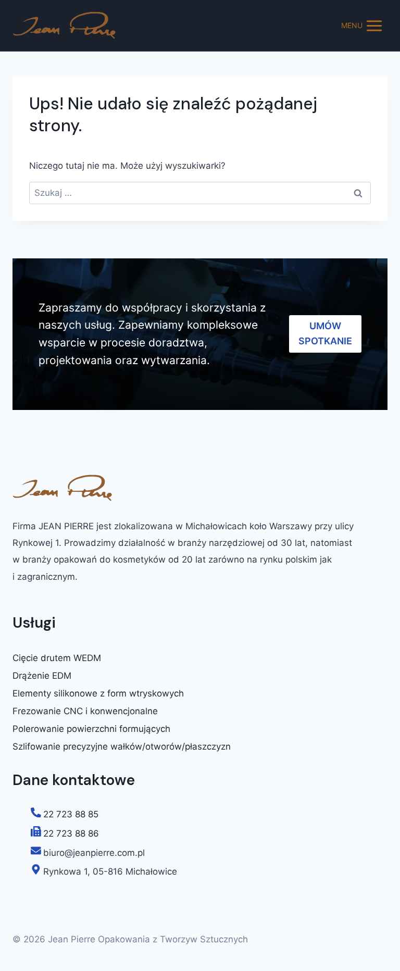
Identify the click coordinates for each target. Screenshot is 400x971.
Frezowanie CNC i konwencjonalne (85, 711)
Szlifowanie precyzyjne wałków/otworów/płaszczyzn (121, 746)
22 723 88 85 (70, 814)
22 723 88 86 (71, 833)
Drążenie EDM (41, 675)
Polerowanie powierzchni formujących (91, 729)
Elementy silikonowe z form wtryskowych (98, 693)
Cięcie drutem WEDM (56, 658)
